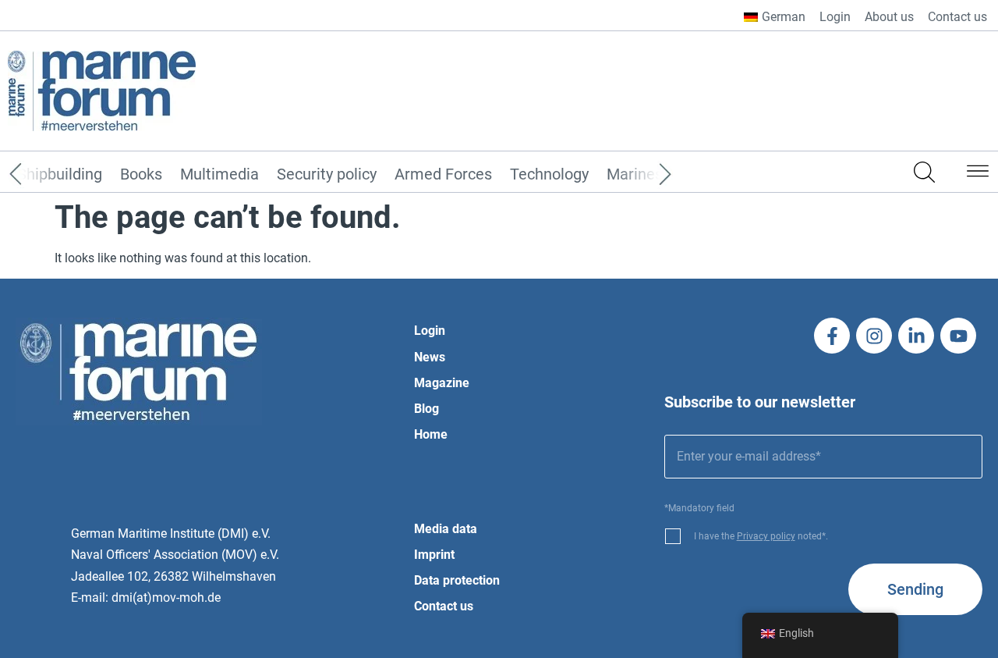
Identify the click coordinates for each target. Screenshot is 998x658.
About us (889, 16)
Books (141, 174)
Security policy (327, 174)
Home (431, 434)
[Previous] (39, 175)
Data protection (457, 580)
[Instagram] (874, 336)
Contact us (957, 16)
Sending (915, 589)
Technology (549, 174)
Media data (445, 528)
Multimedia (219, 174)
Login (835, 16)
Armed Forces (443, 174)
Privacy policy (766, 536)
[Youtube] (958, 336)
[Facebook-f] (832, 336)
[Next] (641, 175)
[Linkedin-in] (916, 336)
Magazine (441, 382)
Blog (426, 408)
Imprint (434, 554)
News (429, 357)
